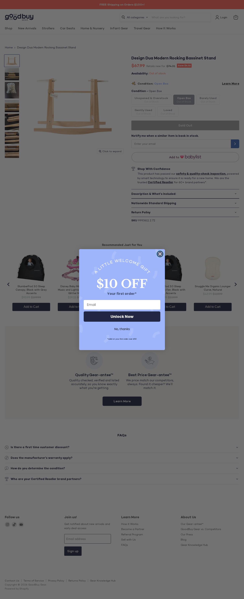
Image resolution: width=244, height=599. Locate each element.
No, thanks (122, 329)
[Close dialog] (160, 254)
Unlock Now (122, 316)
